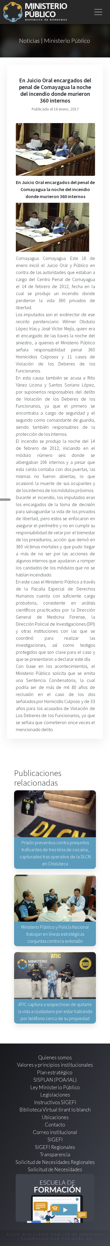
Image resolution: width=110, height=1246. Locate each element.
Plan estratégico (55, 1072)
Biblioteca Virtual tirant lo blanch (55, 1110)
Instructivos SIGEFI (55, 1102)
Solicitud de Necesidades (55, 1169)
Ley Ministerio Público (55, 1087)
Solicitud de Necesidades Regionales (55, 1162)
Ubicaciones (55, 1117)
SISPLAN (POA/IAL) (55, 1080)
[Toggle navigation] (98, 12)
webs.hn (82, 1239)
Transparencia (55, 1154)
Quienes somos (55, 1057)
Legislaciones (55, 1095)
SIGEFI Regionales (55, 1147)
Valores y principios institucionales (55, 1065)
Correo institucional (55, 1132)
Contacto (55, 1124)
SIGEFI (55, 1139)
